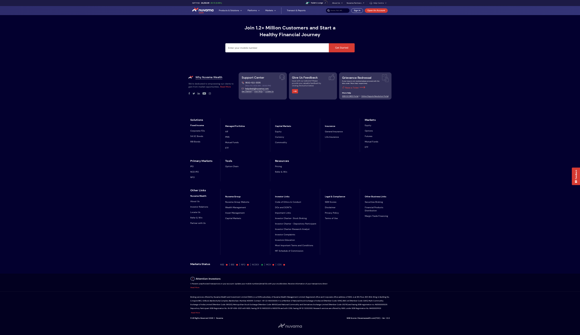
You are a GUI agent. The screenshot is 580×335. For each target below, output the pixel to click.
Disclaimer (330, 207)
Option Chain (231, 166)
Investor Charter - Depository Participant (295, 223)
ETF (227, 147)
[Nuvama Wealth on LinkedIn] (200, 93)
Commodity (281, 142)
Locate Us (269, 91)
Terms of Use (331, 218)
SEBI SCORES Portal (350, 96)
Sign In (357, 10)
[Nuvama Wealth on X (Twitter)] (195, 93)
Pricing (278, 166)
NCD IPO (194, 171)
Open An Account (376, 10)
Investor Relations (199, 206)
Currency (279, 137)
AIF (226, 131)
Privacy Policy (332, 212)
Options (369, 130)
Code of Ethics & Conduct (288, 202)
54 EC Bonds (196, 136)
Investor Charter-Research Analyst (292, 229)
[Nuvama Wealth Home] (202, 10)
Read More (225, 86)
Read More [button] (194, 287)
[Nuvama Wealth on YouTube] (205, 93)
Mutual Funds (232, 142)
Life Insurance (332, 137)
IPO (192, 166)
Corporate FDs (197, 130)
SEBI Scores (330, 202)
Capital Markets (233, 218)
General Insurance (334, 131)
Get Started (341, 47)
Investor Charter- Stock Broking (291, 218)
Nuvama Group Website (237, 202)
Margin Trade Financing (376, 216)
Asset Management (235, 212)
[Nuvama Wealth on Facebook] (190, 93)
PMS (227, 137)
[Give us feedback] (295, 91)
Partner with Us (198, 223)
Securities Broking (374, 202)
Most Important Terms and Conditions (294, 245)
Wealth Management (235, 207)
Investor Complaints (285, 234)
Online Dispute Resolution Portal (374, 96)
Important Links (283, 212)
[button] (576, 176)
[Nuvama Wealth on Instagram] (211, 93)
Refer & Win (281, 171)
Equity (278, 131)
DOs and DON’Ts (283, 207)
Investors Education (285, 240)
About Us (195, 201)
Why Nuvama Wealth (208, 77)
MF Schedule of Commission (289, 250)
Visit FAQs (258, 91)
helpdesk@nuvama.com (257, 88)
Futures (368, 136)
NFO (192, 177)
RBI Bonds (195, 141)
